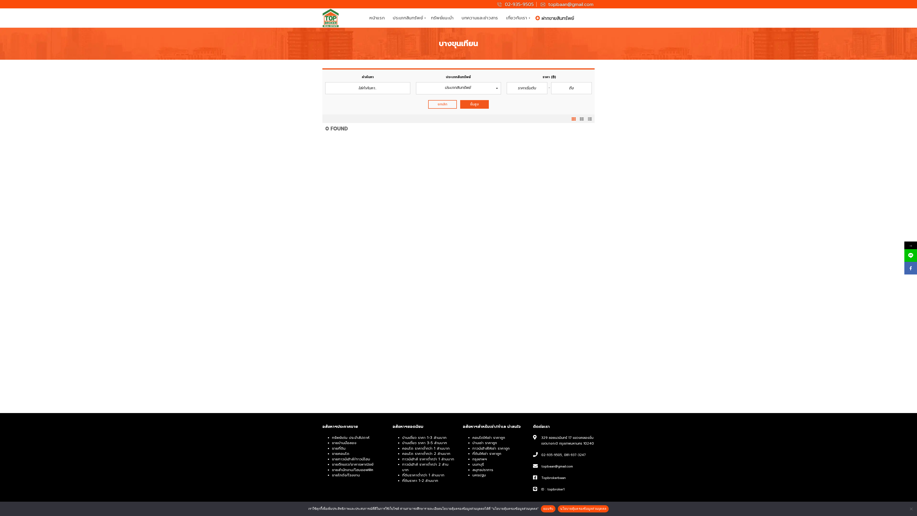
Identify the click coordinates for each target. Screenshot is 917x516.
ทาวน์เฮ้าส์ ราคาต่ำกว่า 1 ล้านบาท (428, 459)
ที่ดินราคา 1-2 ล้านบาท (420, 480)
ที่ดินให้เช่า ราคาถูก (486, 453)
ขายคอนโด (340, 453)
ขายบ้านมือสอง (344, 443)
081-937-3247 (575, 455)
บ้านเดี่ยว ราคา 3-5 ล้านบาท (424, 443)
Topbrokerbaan (553, 478)
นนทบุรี (478, 464)
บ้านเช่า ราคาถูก (484, 443)
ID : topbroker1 (553, 489)
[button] (458, 88)
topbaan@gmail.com (570, 4)
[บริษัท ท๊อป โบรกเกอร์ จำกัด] (330, 18)
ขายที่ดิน (339, 448)
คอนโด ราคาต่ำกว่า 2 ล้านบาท (426, 453)
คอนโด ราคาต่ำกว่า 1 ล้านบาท (426, 448)
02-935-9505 (518, 4)
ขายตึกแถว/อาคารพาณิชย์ (352, 464)
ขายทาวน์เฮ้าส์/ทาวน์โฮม (351, 459)
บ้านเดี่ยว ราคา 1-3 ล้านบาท (424, 437)
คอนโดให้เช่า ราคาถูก (488, 437)
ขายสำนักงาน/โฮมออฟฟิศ (352, 470)
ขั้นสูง (474, 104)
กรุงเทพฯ (479, 459)
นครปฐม (479, 475)
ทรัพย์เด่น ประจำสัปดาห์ (350, 437)
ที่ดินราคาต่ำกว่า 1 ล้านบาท (423, 475)
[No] (911, 508)
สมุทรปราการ (482, 470)
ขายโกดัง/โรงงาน (346, 475)
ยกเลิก (443, 104)
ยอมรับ (548, 509)
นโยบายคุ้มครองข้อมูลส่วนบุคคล (583, 509)
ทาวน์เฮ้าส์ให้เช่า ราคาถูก (491, 448)
